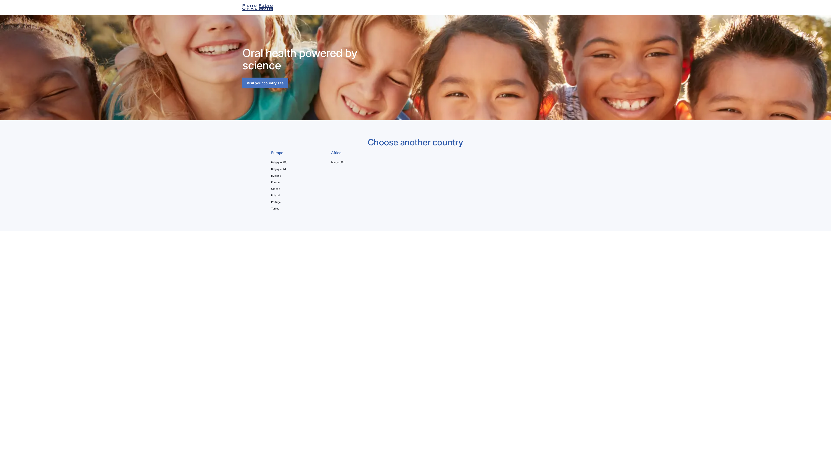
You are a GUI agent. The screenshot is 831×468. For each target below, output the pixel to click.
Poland (275, 195)
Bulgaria (276, 175)
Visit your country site (265, 83)
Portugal (276, 202)
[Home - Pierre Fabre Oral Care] (257, 7)
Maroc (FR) (338, 162)
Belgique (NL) (279, 169)
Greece (275, 188)
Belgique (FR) (279, 162)
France (275, 182)
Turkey (275, 208)
